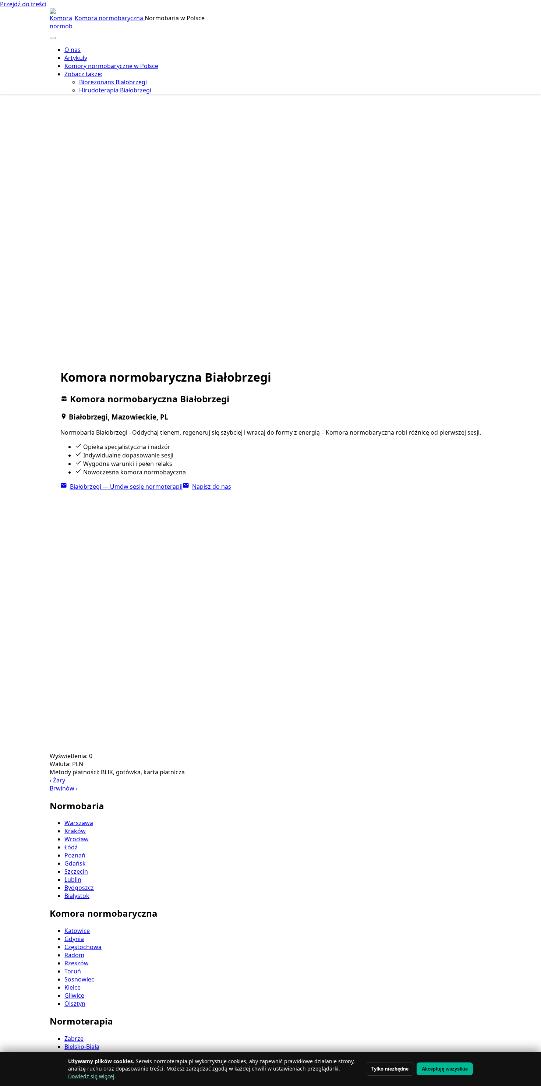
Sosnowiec (79, 979)
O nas (72, 50)
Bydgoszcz (79, 888)
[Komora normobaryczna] (61, 20)
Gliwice (74, 995)
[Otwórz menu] (53, 38)
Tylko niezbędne (390, 1069)
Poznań (74, 855)
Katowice (77, 931)
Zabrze (74, 1038)
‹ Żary (57, 780)
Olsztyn (74, 1004)
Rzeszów (76, 963)
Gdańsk (75, 863)
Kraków (75, 831)
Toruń (72, 971)
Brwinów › (64, 788)
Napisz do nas (211, 486)
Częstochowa (83, 947)
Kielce (72, 987)
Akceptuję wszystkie (445, 1069)
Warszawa (78, 823)
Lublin (72, 879)
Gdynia (74, 939)
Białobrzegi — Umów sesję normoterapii (126, 486)
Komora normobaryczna (110, 18)
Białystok (76, 896)
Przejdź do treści (23, 4)
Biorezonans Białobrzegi (113, 82)
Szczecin (76, 871)
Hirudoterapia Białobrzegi (115, 90)
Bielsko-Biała (81, 1047)
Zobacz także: (83, 74)
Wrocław (76, 839)
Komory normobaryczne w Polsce (111, 66)
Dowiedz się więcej (91, 1076)
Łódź (71, 847)
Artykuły (75, 58)
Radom (74, 955)
